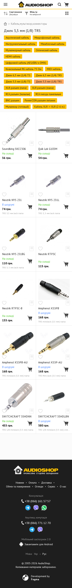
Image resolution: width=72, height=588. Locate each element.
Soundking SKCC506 (14, 149)
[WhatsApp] (44, 507)
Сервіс (51, 486)
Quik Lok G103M (47, 149)
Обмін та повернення (18, 486)
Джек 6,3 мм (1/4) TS (18, 75)
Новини (20, 482)
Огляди (39, 486)
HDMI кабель (13, 56)
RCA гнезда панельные (48, 94)
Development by (40, 578)
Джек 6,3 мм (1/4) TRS (49, 75)
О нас (63, 486)
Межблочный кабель (52, 44)
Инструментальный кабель (20, 44)
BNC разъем (12, 100)
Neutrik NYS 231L (48, 200)
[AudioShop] (36, 4)
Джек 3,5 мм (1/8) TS (18, 81)
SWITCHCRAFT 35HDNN (16, 416)
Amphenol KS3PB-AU (15, 362)
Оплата (33, 482)
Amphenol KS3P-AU (50, 362)
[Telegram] (27, 507)
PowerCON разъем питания (40, 100)
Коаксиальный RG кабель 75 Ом (23, 69)
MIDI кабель (54, 69)
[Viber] (36, 507)
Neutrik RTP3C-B (12, 308)
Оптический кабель (46, 50)
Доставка (46, 482)
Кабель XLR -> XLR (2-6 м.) (49, 106)
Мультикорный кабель (18, 50)
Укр (36, 554)
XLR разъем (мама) (43, 88)
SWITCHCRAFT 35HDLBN (53, 416)
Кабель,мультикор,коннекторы (29, 24)
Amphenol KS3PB (48, 308)
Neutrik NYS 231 (12, 200)
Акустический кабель (17, 37)
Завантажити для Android (39, 544)
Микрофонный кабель (47, 37)
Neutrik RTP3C (47, 254)
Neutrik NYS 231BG (13, 254)
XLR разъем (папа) (16, 88)
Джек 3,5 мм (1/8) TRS (49, 81)
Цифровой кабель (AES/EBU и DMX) (26, 62)
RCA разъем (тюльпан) (18, 94)
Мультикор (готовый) (17, 106)
